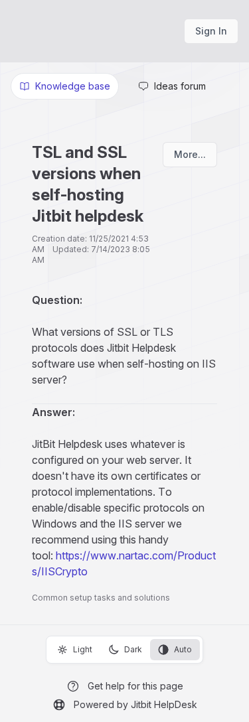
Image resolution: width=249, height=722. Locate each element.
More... (190, 154)
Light (82, 649)
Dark (133, 649)
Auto (183, 649)
